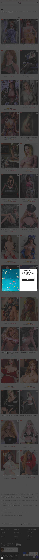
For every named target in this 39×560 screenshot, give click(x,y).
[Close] (36, 268)
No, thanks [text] (28, 281)
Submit (28, 279)
